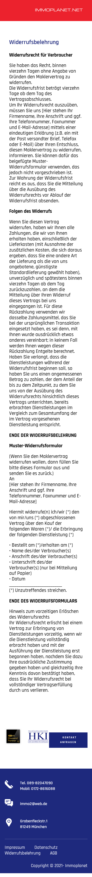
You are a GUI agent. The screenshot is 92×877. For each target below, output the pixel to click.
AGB (53, 853)
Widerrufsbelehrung (23, 853)
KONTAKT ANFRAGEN (68, 740)
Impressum (15, 847)
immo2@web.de (33, 803)
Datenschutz (46, 847)
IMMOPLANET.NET (59, 10)
